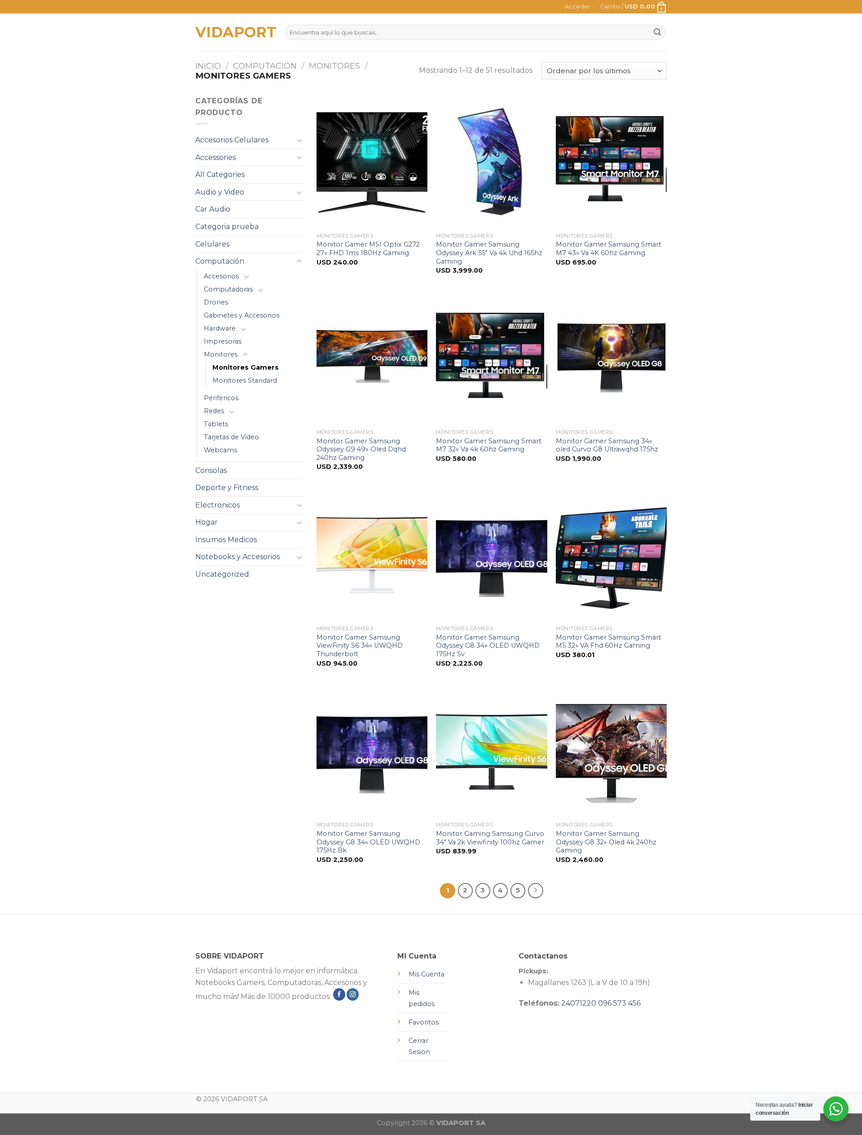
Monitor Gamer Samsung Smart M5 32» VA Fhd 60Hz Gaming (608, 641)
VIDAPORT (233, 32)
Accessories (215, 157)
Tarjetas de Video (231, 437)
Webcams (220, 450)
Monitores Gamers (245, 367)
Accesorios (221, 276)
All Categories (220, 174)
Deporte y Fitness (226, 487)
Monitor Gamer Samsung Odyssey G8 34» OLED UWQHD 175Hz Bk (368, 842)
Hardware (220, 328)
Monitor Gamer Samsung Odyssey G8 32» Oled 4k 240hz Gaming (606, 842)
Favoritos (424, 1022)
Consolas (211, 470)
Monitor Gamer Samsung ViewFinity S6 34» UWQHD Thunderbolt (360, 645)
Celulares (212, 244)
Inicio (208, 66)
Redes (214, 411)
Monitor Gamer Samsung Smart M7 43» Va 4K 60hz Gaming (608, 248)
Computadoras (228, 289)
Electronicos (217, 505)
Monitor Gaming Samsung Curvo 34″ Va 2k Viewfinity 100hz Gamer (490, 838)
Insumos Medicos (226, 539)
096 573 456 (619, 1003)
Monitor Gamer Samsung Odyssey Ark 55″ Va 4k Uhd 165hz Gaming (489, 252)
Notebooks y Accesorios (237, 556)
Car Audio (212, 209)
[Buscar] (657, 32)
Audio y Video (219, 192)
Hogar (206, 522)
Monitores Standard (244, 380)
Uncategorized (222, 574)
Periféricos (221, 398)
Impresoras (223, 341)
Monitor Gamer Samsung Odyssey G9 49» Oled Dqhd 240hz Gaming (361, 449)
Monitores (334, 66)
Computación (265, 66)
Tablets (216, 424)
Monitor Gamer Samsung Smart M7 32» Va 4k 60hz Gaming (488, 445)
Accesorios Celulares (231, 140)
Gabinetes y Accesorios (241, 315)
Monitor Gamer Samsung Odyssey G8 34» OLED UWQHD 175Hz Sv (488, 645)
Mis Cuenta (426, 974)
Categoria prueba (227, 226)
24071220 (578, 1003)
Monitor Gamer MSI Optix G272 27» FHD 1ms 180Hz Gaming (368, 248)
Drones (216, 302)
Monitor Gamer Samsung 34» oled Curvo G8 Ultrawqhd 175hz (607, 445)
